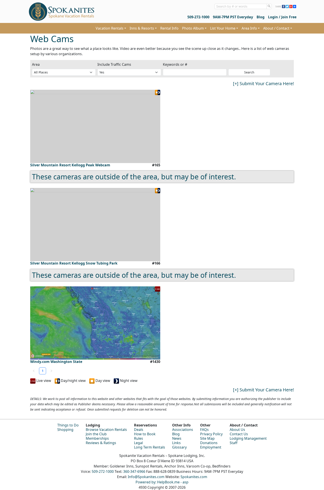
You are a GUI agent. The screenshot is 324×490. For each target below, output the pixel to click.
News (176, 438)
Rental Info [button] (169, 28)
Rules (138, 438)
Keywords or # (175, 64)
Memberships (97, 438)
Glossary (179, 447)
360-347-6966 (134, 471)
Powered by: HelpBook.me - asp (162, 482)
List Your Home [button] (222, 28)
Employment (210, 447)
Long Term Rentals (149, 447)
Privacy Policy (211, 434)
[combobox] (240, 6)
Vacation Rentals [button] (109, 28)
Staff (233, 442)
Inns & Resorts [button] (142, 28)
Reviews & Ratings (101, 442)
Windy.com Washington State (56, 362)
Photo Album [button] (193, 28)
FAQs (204, 429)
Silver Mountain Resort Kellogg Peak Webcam (70, 165)
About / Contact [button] (276, 28)
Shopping (65, 429)
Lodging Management (248, 438)
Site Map (207, 438)
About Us (237, 429)
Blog (260, 17)
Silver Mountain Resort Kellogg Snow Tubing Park (73, 263)
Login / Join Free (282, 17)
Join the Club (96, 434)
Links (176, 442)
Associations (182, 429)
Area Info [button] (249, 28)
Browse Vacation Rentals (106, 429)
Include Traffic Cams (114, 64)
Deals (138, 429)
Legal (138, 442)
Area (36, 64)
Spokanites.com (194, 476)
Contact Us (239, 434)
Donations (209, 442)
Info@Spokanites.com (146, 476)
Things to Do (68, 425)
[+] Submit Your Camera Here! (263, 83)
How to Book (145, 434)
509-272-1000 (198, 17)
